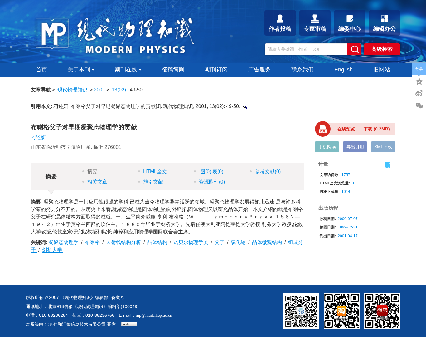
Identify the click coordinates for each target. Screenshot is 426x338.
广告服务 (259, 69)
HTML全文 (155, 171)
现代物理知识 (72, 89)
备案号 (117, 297)
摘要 (92, 171)
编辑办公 (384, 29)
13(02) (119, 89)
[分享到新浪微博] (419, 93)
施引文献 (153, 181)
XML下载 (383, 146)
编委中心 (349, 29)
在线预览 (346, 128)
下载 (377, 128)
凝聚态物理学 (64, 242)
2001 (99, 89)
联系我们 (302, 69)
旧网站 (381, 69)
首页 (41, 69)
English (343, 69)
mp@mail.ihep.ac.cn (154, 315)
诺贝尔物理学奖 (191, 242)
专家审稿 (315, 29)
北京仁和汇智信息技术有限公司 (75, 324)
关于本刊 (79, 69)
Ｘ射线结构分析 (124, 242)
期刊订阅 (216, 69)
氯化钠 (239, 242)
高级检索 (382, 49)
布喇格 (93, 242)
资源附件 (212, 181)
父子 (220, 242)
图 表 (211, 171)
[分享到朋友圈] (419, 106)
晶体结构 (157, 242)
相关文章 (97, 181)
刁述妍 (38, 137)
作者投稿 (280, 29)
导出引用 (355, 146)
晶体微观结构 (267, 242)
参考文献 (268, 171)
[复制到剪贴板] (244, 106)
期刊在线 (126, 69)
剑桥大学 (52, 249)
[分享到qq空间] (419, 81)
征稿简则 (173, 69)
